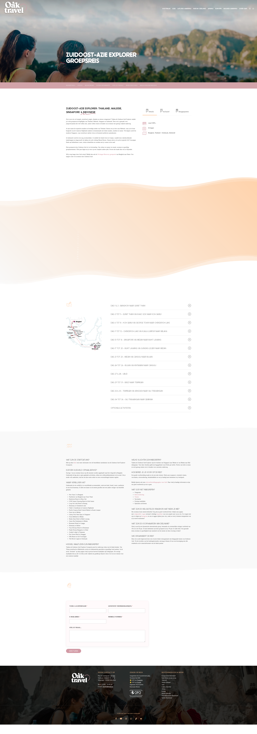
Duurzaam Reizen (135, 687)
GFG (148, 676)
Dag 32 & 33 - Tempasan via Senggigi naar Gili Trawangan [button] (137, 391)
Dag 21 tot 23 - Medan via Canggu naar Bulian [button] (132, 357)
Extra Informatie (103, 85)
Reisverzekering (139, 494)
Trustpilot (140, 680)
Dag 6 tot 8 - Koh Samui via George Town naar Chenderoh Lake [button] (140, 322)
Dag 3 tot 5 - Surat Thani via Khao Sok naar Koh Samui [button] (136, 314)
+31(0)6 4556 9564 (110, 680)
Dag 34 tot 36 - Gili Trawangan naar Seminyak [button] (132, 399)
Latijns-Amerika (166, 687)
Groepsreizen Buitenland (169, 676)
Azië (163, 684)
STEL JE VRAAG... (75, 627)
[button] (150, 110)
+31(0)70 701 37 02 (109, 678)
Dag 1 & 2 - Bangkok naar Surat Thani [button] (128, 305)
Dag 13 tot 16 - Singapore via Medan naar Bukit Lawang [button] (136, 340)
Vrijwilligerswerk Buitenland (170, 695)
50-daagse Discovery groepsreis (106, 154)
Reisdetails (70, 85)
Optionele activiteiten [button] (121, 408)
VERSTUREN (73, 651)
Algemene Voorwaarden (136, 684)
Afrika (163, 689)
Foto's (80, 85)
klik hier (112, 676)
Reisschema (89, 85)
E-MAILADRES (74, 617)
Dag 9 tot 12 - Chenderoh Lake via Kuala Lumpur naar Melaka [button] (139, 331)
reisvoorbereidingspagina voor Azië (156, 482)
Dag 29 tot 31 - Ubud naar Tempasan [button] (127, 382)
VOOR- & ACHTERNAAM (78, 606)
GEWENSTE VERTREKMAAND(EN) (120, 606)
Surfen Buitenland (167, 698)
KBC (139, 678)
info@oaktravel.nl (108, 686)
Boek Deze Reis (131, 85)
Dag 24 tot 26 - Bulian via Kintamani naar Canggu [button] (133, 365)
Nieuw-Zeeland (166, 682)
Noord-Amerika (166, 693)
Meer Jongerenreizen (148, 85)
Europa (164, 691)
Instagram (144, 516)
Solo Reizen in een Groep (169, 678)
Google (139, 682)
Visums (137, 497)
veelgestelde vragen (140, 514)
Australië (164, 680)
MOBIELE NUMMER (115, 617)
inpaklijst (160, 514)
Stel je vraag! (117, 85)
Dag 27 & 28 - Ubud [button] (119, 374)
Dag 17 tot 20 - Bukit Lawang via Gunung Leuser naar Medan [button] (138, 348)
